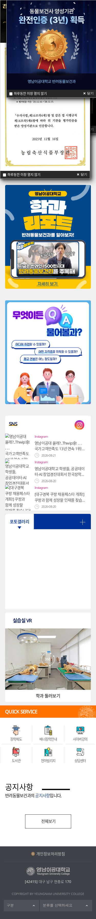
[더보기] (82, 522)
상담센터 (80, 760)
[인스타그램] (79, 425)
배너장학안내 (48, 739)
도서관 (16, 760)
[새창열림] (48, 237)
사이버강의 (80, 739)
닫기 (84, 174)
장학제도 (16, 739)
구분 (10, 905)
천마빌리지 (48, 760)
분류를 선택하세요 (57, 905)
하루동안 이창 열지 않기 (23, 174)
